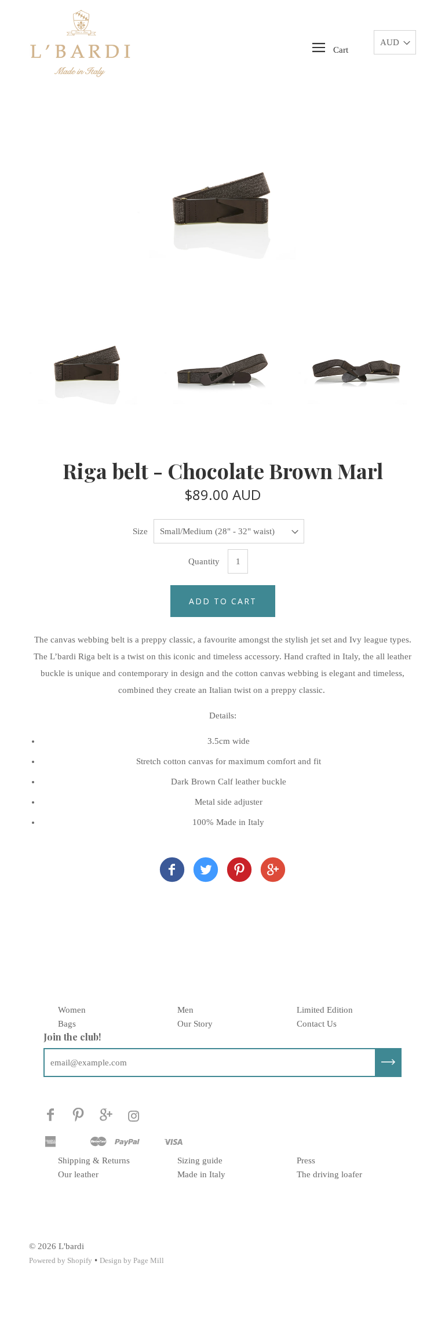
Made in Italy (201, 1174)
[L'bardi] (172, 872)
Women (72, 1009)
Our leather (78, 1174)
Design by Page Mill (132, 1260)
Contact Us (317, 1023)
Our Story (195, 1023)
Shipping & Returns (94, 1160)
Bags (67, 1023)
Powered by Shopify (60, 1260)
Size (140, 531)
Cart (340, 49)
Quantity (204, 561)
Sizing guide (199, 1160)
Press (306, 1160)
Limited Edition (325, 1009)
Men (185, 1009)
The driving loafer (329, 1174)
